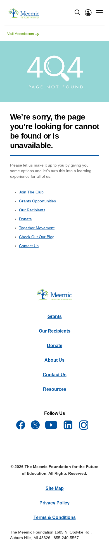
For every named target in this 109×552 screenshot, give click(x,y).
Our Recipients (32, 210)
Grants (55, 316)
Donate (25, 219)
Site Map (55, 488)
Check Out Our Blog (36, 237)
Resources (54, 389)
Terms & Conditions (55, 517)
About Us (54, 360)
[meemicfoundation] (24, 13)
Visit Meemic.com (21, 34)
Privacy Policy (54, 502)
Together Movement (36, 228)
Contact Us (29, 246)
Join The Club (31, 192)
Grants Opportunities (37, 201)
